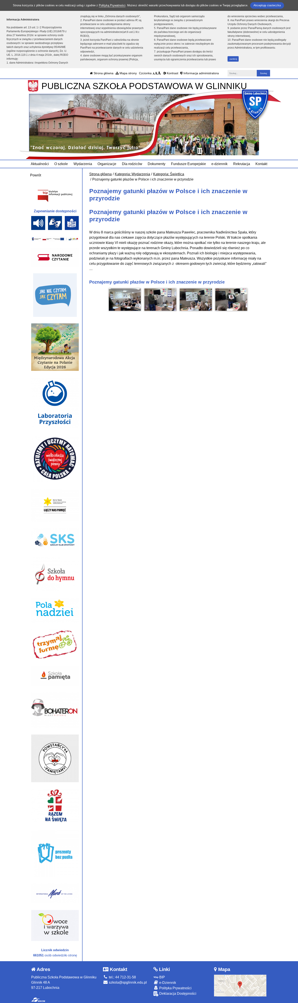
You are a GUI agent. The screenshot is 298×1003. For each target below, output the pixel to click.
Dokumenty (156, 164)
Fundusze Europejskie (188, 164)
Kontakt (261, 164)
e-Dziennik (167, 982)
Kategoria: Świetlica (168, 174)
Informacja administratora (201, 73)
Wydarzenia (83, 164)
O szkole (61, 164)
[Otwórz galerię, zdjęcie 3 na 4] (196, 300)
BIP (161, 977)
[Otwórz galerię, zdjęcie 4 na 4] (231, 300)
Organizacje (107, 164)
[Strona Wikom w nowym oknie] (38, 1000)
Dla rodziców (132, 164)
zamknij (233, 59)
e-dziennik (219, 164)
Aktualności (40, 164)
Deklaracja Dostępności (177, 993)
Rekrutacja (241, 164)
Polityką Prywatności (112, 5)
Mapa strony (128, 73)
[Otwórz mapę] (240, 985)
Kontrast (172, 73)
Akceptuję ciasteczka (267, 5)
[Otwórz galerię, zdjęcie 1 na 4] (125, 300)
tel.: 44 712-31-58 (122, 977)
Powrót (35, 175)
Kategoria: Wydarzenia (132, 174)
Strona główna (103, 73)
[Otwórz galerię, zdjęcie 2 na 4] (160, 300)
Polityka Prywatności (175, 988)
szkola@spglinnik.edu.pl (127, 982)
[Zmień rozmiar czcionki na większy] (156, 73)
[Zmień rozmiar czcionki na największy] (159, 73)
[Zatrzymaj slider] (199, 151)
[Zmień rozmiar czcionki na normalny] (153, 73)
